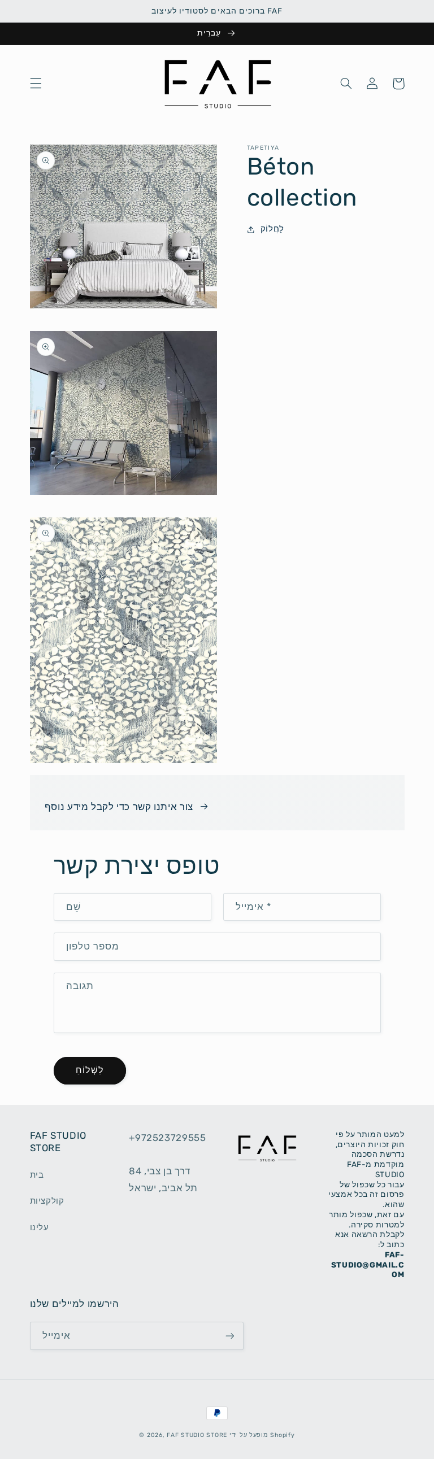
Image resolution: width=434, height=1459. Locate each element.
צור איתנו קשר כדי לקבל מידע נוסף (119, 806)
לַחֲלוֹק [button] (272, 229)
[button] (36, 84)
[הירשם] (229, 1335)
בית (37, 1175)
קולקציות (47, 1201)
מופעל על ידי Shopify (262, 1435)
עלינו (39, 1227)
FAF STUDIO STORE (197, 1435)
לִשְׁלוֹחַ (89, 1070)
